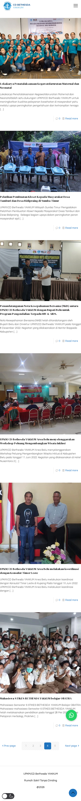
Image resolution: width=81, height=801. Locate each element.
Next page (71, 745)
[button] (71, 715)
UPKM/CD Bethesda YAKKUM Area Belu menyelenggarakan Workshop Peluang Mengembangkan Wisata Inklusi (37, 441)
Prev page (10, 745)
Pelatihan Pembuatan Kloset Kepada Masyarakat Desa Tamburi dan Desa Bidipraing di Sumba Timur (35, 199)
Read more (71, 118)
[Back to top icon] (73, 793)
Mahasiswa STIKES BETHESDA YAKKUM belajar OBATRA (36, 698)
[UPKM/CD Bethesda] (17, 6)
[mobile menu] (75, 6)
